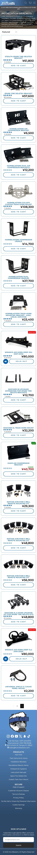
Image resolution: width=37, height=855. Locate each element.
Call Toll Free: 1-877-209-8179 (19, 741)
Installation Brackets (18, 762)
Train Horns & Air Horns (18, 758)
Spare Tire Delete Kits (18, 776)
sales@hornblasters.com (20, 748)
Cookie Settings (18, 805)
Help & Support (18, 787)
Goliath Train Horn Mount (18, 779)
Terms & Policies (18, 794)
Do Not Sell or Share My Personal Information (18, 801)
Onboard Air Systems (18, 769)
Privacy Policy (18, 798)
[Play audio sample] (5, 361)
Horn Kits (18, 755)
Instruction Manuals (18, 772)
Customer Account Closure (18, 791)
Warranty (18, 808)
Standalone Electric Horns (18, 765)
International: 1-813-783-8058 (19, 743)
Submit (18, 845)
